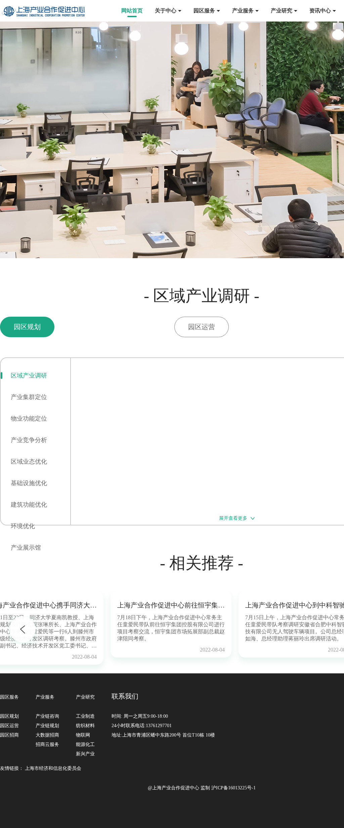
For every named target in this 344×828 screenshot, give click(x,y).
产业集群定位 (29, 397)
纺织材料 (85, 725)
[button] (22, 630)
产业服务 (243, 10)
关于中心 (165, 10)
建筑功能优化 (29, 504)
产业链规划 (47, 725)
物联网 (83, 735)
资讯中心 (320, 10)
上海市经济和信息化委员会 (53, 768)
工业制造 (85, 716)
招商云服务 (47, 744)
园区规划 (9, 716)
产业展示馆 (26, 547)
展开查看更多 (233, 518)
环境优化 (23, 526)
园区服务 (204, 10)
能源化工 (85, 744)
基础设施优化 (29, 483)
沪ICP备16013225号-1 (233, 787)
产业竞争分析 (29, 440)
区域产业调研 (29, 375)
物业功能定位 (29, 418)
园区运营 (9, 725)
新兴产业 (85, 753)
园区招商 (9, 735)
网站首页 (132, 10)
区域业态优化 (29, 461)
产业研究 (281, 10)
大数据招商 (47, 735)
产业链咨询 (47, 716)
